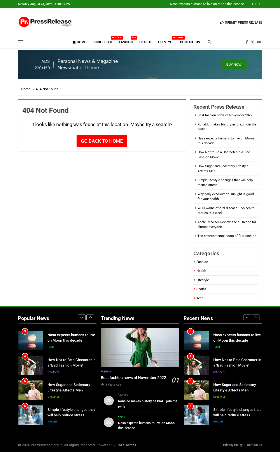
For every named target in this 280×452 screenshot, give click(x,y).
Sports (201, 289)
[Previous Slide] (253, 4)
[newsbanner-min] (140, 64)
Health (145, 42)
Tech (199, 298)
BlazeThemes (126, 445)
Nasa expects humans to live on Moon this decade (207, 4)
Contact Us (190, 42)
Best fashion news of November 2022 (225, 115)
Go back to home (102, 141)
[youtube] (259, 42)
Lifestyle (167, 40)
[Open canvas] (20, 42)
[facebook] (247, 42)
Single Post (104, 40)
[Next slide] (259, 4)
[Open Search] (209, 42)
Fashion (127, 40)
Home (81, 42)
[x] (252, 42)
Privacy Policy (233, 445)
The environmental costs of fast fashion (227, 236)
